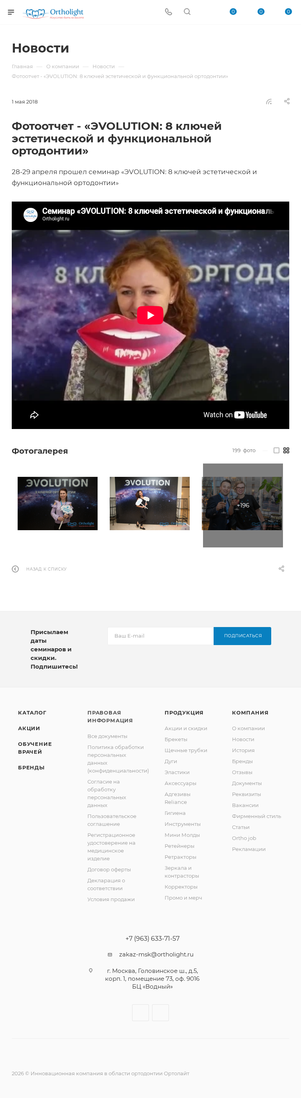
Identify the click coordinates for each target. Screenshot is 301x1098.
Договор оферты (109, 869)
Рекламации (249, 849)
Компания (250, 712)
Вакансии (245, 805)
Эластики (177, 772)
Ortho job (244, 838)
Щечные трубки (186, 750)
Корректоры (181, 886)
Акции (29, 728)
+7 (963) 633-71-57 (152, 939)
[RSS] (269, 101)
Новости (243, 739)
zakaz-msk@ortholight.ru (156, 954)
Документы (247, 783)
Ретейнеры (179, 846)
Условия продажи (111, 899)
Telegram (160, 1012)
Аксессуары (180, 783)
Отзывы (242, 772)
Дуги (171, 761)
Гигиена (175, 813)
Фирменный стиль (256, 816)
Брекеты (176, 739)
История (243, 750)
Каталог (32, 712)
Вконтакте (140, 1012)
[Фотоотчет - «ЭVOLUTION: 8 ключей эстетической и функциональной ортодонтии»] (58, 504)
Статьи (241, 827)
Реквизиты (246, 794)
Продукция (184, 712)
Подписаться (243, 635)
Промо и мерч (183, 897)
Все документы (107, 736)
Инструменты (183, 824)
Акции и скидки (186, 728)
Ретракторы (180, 857)
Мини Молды (182, 835)
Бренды (31, 767)
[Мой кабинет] (205, 12)
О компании (248, 728)
